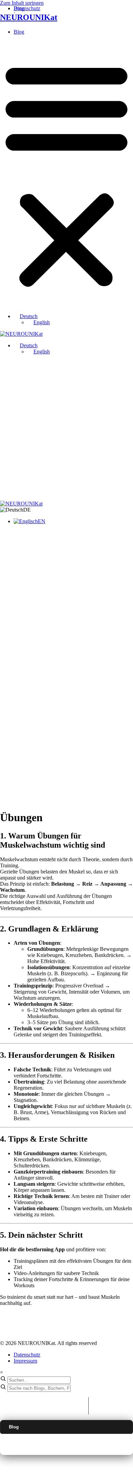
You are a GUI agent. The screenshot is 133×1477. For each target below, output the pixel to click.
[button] (66, 174)
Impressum (25, 1361)
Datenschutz (27, 1355)
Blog (19, 32)
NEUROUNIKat (28, 17)
